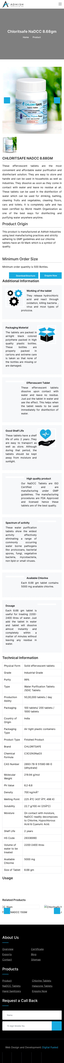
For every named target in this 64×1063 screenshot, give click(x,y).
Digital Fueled (50, 1047)
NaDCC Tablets (11, 985)
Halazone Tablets (42, 985)
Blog (33, 954)
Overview (7, 949)
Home (26, 37)
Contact (7, 959)
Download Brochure (25, 275)
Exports (7, 954)
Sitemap (36, 959)
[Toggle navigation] (60, 4)
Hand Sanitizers (11, 991)
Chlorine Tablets (41, 980)
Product (7, 980)
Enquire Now (51, 275)
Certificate (37, 949)
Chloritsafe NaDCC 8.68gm (27, 158)
